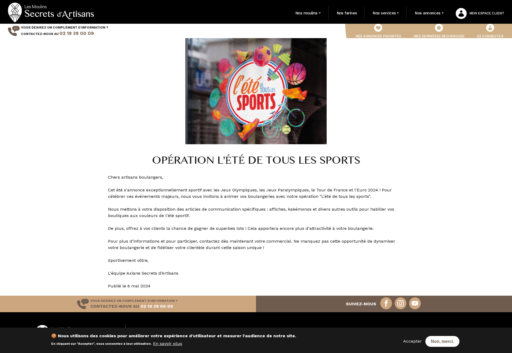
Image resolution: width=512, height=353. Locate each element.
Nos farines (347, 13)
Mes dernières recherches (439, 36)
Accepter (412, 341)
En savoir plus (167, 343)
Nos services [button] (384, 13)
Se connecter (490, 36)
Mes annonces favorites (378, 36)
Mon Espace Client (486, 13)
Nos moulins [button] (306, 13)
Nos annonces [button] (427, 13)
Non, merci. (442, 341)
